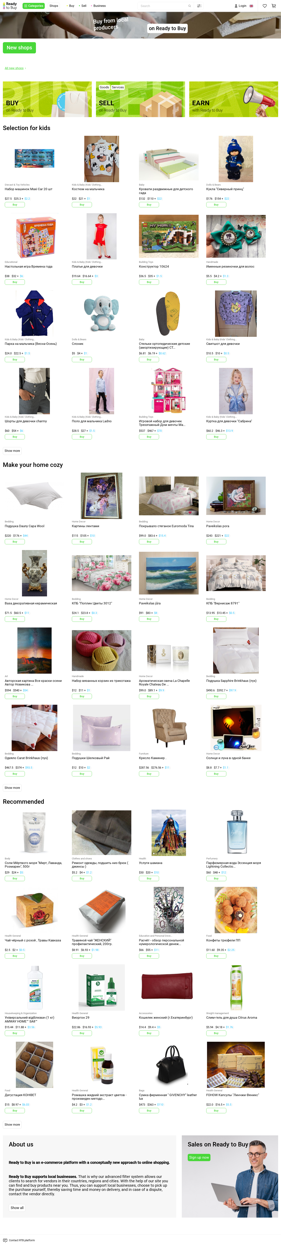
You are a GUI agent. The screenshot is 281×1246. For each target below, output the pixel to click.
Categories (35, 6)
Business (99, 6)
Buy (71, 6)
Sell (83, 6)
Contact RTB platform (22, 1240)
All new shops (14, 68)
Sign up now (199, 1157)
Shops (54, 6)
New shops (19, 48)
